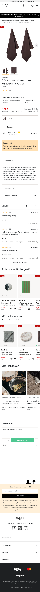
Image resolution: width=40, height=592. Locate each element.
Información (6, 538)
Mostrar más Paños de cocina (12, 429)
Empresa (5, 560)
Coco (4, 445)
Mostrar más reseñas (20, 262)
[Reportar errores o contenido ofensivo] (37, 223)
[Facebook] (14, 528)
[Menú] (37, 5)
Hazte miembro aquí (30, 101)
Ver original (20, 242)
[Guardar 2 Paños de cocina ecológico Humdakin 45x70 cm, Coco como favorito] (36, 440)
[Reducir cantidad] (3, 440)
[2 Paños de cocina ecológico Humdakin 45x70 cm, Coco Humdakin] (20, 45)
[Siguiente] (36, 45)
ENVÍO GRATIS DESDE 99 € (21, 1)
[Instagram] (20, 528)
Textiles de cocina (18, 20)
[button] (6, 90)
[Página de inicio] (5, 5)
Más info (34, 133)
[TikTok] (25, 528)
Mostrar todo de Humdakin (10, 320)
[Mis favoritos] (28, 5)
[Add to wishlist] (11, 309)
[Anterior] (3, 45)
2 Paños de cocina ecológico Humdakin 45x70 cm (16, 22)
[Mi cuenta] (23, 5)
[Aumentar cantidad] (8, 440)
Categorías (6, 545)
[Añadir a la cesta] (15, 309)
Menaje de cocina (7, 20)
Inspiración (6, 552)
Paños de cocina (29, 20)
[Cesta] (32, 5)
